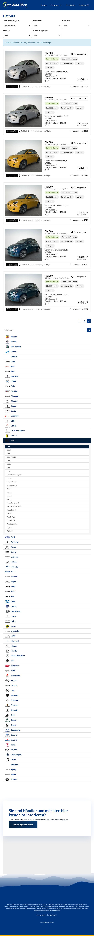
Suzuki (13, 740)
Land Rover (15, 611)
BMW (13, 381)
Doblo (9, 471)
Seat (12, 715)
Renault (14, 710)
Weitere (9, 531)
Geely (13, 552)
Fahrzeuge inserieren (23, 822)
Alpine (13, 351)
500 (8, 447)
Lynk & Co (14, 631)
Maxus (13, 646)
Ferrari (13, 435)
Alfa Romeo (15, 346)
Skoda (13, 720)
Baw (12, 371)
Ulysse (9, 528)
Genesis (14, 557)
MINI (12, 670)
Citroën (14, 401)
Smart (13, 725)
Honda (13, 561)
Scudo (9, 499)
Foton (13, 547)
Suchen (44, 5)
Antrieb (6, 30)
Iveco (13, 571)
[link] (79, 54)
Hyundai (14, 567)
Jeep (12, 586)
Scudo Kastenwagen (14, 506)
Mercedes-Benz (17, 655)
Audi (12, 361)
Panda (9, 489)
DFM (12, 421)
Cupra (13, 406)
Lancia (13, 606)
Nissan (13, 680)
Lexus (13, 616)
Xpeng (13, 769)
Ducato (9, 478)
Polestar (14, 700)
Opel (12, 690)
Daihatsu (14, 416)
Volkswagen (15, 754)
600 (8, 468)
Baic (12, 366)
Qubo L (9, 496)
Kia (12, 596)
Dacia (13, 411)
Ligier (13, 621)
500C (9, 450)
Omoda (13, 685)
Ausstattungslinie (40, 30)
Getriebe (66, 20)
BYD (12, 386)
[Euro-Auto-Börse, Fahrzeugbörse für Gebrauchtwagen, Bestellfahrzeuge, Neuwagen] (15, 5)
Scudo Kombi (11, 510)
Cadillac (14, 391)
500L (9, 461)
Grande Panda (12, 482)
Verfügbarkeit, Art (11, 20)
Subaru (13, 735)
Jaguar (13, 581)
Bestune (14, 376)
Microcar (14, 665)
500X (9, 464)
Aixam (13, 341)
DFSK (13, 426)
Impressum (41, 915)
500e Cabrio (11, 457)
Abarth (13, 336)
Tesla (12, 745)
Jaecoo (13, 576)
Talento (9, 513)
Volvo (13, 759)
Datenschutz (51, 915)
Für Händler (70, 5)
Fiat (12, 440)
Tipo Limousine (12, 524)
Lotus (13, 626)
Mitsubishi (15, 675)
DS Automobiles (17, 430)
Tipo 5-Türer (11, 517)
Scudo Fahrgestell (13, 503)
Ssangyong (15, 730)
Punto (9, 492)
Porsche (14, 705)
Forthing (14, 542)
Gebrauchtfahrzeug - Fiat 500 (47, 69)
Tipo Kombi (11, 520)
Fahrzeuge (55, 5)
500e (9, 454)
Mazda (13, 651)
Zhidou (13, 779)
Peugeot (14, 695)
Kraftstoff (37, 20)
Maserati (14, 641)
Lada (12, 601)
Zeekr (13, 774)
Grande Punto (12, 485)
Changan (14, 396)
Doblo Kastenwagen (14, 475)
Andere (13, 356)
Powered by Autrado (47, 922)
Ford (12, 537)
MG (12, 660)
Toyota (13, 749)
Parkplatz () (84, 5)
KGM (12, 591)
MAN (12, 636)
